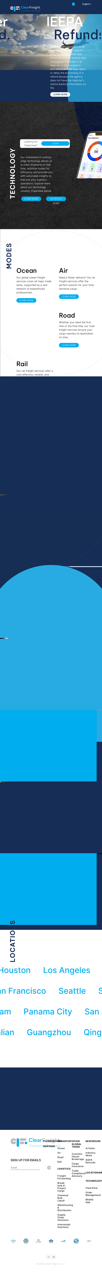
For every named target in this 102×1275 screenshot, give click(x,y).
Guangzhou (49, 1032)
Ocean (61, 1148)
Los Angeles (66, 970)
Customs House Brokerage (78, 1156)
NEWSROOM (93, 1141)
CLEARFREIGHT (52, 1141)
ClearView (92, 1188)
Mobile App (89, 1200)
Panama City (48, 1011)
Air (59, 1152)
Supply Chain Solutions (63, 1217)
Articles (90, 1148)
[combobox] (87, 4)
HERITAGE (49, 1146)
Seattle (72, 991)
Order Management (93, 1193)
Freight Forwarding (64, 1177)
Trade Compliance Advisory (79, 1173)
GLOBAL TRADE (76, 1145)
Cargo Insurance (78, 1165)
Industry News (91, 1154)
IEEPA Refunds (91, 1161)
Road (60, 1157)
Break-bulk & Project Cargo (61, 1187)
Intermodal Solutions (63, 1225)
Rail (59, 1161)
